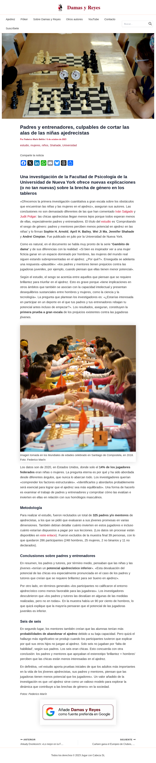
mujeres (35, 145)
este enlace (48, 535)
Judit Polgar (28, 216)
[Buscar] (150, 24)
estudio (24, 145)
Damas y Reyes (83, 7)
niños (45, 145)
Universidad (69, 145)
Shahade (55, 145)
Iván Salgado (124, 211)
